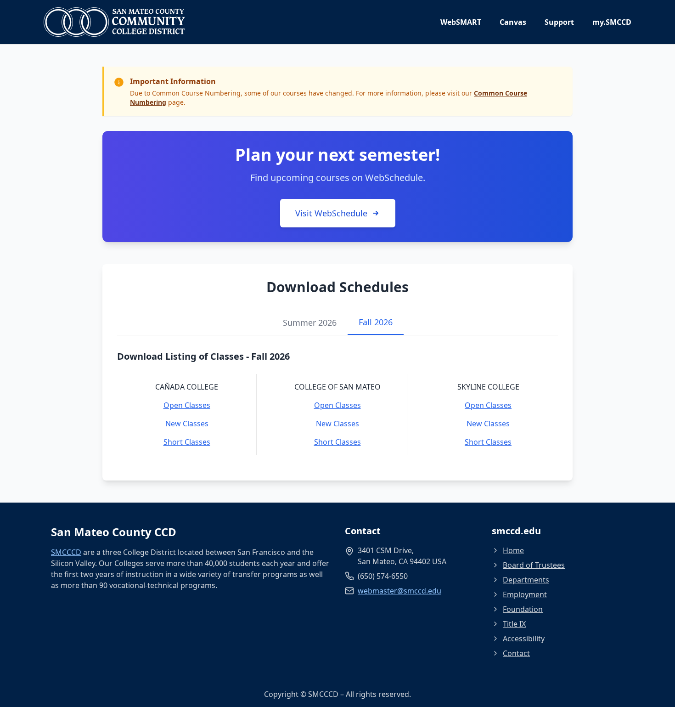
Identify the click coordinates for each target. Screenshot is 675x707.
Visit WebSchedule (331, 213)
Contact (516, 653)
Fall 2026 (376, 322)
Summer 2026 (310, 322)
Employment (525, 594)
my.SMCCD (611, 22)
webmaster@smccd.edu (399, 591)
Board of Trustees (534, 565)
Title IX (514, 624)
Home (513, 550)
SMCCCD (66, 552)
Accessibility (524, 638)
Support (559, 22)
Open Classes (186, 405)
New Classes (186, 424)
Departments (526, 580)
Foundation (523, 609)
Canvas (513, 22)
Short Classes (186, 442)
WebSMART (460, 22)
